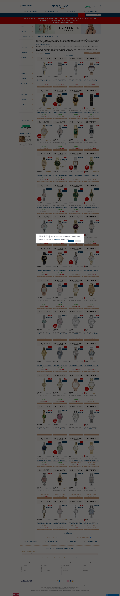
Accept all (71, 241)
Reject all (78, 241)
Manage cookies (63, 241)
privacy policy (58, 239)
